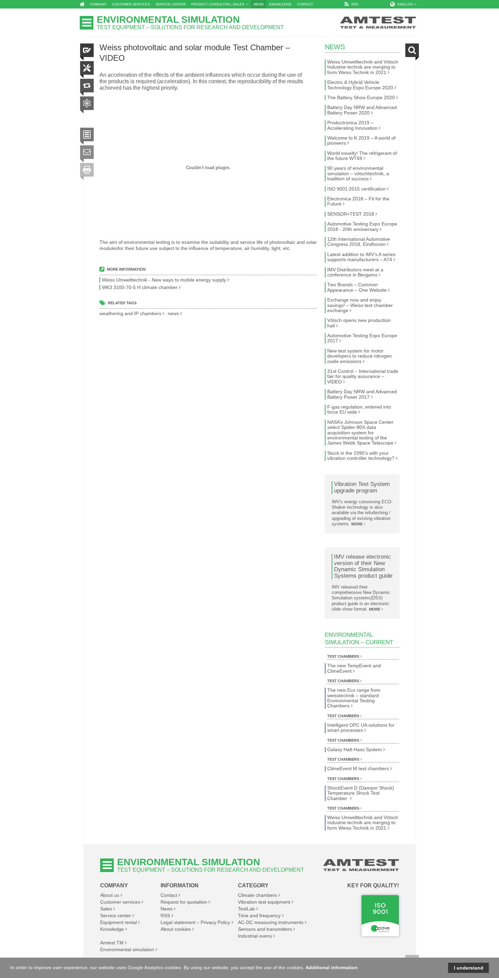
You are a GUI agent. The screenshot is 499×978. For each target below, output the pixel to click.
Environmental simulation (127, 949)
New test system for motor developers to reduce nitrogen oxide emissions (359, 356)
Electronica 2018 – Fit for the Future (358, 201)
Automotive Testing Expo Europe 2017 (362, 338)
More (357, 524)
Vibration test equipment (264, 902)
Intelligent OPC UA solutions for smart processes (360, 728)
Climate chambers (257, 895)
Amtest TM (112, 942)
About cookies (176, 929)
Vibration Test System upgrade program (362, 487)
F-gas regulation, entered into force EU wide (359, 409)
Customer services (120, 902)
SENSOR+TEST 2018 (350, 214)
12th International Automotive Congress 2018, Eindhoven (358, 242)
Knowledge (112, 929)
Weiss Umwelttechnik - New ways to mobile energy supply (164, 280)
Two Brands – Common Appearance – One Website (357, 287)
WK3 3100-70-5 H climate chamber (140, 287)
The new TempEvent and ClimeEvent (354, 668)
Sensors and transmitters (265, 929)
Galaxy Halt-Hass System (354, 749)
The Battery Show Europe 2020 (361, 97)
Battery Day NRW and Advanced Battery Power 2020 (362, 110)
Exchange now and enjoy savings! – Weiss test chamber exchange (360, 305)
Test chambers (343, 656)
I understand (468, 968)
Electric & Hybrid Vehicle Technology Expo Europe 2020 (360, 85)
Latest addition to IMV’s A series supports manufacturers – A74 (361, 257)
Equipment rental (118, 922)
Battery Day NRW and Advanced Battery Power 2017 (362, 394)
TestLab (246, 908)
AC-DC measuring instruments (270, 922)
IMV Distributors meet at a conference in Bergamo (355, 272)
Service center (115, 915)
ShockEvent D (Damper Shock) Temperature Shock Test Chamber (360, 793)
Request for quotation (184, 902)
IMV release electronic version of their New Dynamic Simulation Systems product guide (363, 566)
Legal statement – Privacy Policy (195, 922)
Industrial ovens (255, 936)
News (335, 47)
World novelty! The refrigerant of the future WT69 (362, 156)
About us (109, 895)
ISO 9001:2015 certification (356, 189)
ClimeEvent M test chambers (358, 768)
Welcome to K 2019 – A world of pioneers (361, 140)
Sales (106, 908)
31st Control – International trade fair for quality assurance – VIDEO (362, 376)
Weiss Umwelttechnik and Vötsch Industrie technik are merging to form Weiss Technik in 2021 (362, 67)
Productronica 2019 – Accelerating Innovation (352, 125)
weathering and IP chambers (130, 313)
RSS (165, 915)
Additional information (332, 967)
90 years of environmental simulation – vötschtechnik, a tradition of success (358, 173)
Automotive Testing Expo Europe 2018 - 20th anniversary (362, 226)
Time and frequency (259, 915)
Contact (169, 895)
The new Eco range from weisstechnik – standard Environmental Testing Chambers (354, 698)
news (173, 313)
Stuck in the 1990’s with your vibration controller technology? (360, 456)
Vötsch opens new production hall (359, 323)
